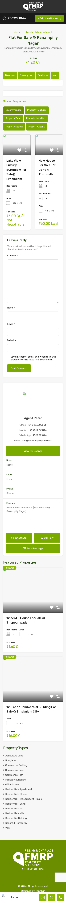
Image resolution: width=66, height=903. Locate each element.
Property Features (36, 110)
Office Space (12, 784)
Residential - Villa (14, 813)
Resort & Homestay (16, 823)
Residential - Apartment (38, 32)
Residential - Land (15, 803)
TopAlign (40, 891)
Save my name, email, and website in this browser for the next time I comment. (33, 358)
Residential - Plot (15, 808)
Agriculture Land (14, 755)
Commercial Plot (14, 774)
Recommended (13, 110)
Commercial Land (14, 770)
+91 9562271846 (37, 430)
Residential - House (16, 794)
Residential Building (16, 818)
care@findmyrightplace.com (37, 440)
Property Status (14, 126)
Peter (14, 897)
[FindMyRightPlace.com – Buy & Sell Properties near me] (33, 9)
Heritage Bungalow (15, 779)
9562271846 (17, 18)
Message (10, 503)
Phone (9, 489)
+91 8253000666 (37, 424)
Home (17, 32)
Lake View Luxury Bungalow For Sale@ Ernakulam (16, 170)
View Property (33, 603)
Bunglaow (10, 760)
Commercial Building (16, 765)
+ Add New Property (49, 18)
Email (11, 324)
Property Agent (37, 126)
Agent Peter (33, 418)
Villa (7, 827)
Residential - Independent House (23, 799)
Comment (13, 255)
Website (11, 340)
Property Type (13, 118)
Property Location (35, 118)
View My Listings (33, 451)
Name (11, 307)
